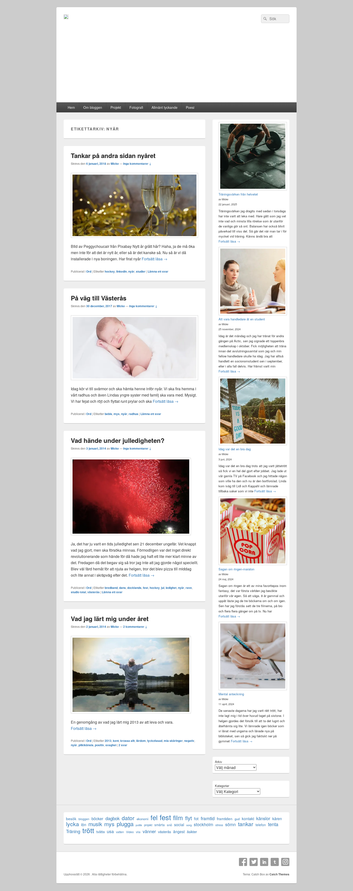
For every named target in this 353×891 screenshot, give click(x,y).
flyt (188, 817)
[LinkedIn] (264, 862)
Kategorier (222, 785)
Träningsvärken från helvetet (238, 194)
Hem (71, 107)
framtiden (224, 818)
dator (128, 817)
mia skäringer (173, 740)
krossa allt (127, 740)
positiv (99, 745)
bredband (111, 588)
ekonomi (142, 819)
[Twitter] (254, 862)
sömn (230, 824)
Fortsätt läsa (154, 259)
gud (237, 819)
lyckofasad (154, 740)
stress (219, 825)
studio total (78, 592)
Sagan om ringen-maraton (236, 569)
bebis (108, 414)
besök (71, 818)
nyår (131, 271)
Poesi (190, 107)
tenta (273, 824)
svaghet (110, 745)
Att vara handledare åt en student (242, 319)
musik (95, 823)
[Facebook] (243, 862)
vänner (149, 831)
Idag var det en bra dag (235, 449)
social (179, 824)
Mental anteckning (231, 694)
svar (123, 745)
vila (138, 832)
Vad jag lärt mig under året (110, 618)
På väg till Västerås (98, 297)
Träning (73, 831)
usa (110, 831)
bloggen (84, 819)
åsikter (192, 831)
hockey (110, 271)
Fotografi (136, 107)
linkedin (121, 271)
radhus (133, 414)
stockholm (203, 824)
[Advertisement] (176, 66)
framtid (208, 818)
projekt (148, 825)
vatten (120, 832)
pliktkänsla (86, 745)
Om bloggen (92, 107)
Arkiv (218, 761)
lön (83, 824)
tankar (245, 823)
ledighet (171, 588)
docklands (134, 588)
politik (139, 825)
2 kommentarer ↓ (135, 626)
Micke (115, 163)
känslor (263, 818)
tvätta (100, 831)
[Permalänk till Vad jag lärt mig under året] (131, 716)
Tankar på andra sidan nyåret (113, 155)
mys (117, 414)
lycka (72, 823)
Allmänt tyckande (164, 107)
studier (141, 271)
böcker (97, 818)
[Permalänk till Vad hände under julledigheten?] (131, 537)
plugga (125, 823)
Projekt (115, 107)
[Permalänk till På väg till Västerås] (134, 382)
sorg (189, 825)
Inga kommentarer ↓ (137, 163)
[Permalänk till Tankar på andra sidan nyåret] (134, 240)
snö (169, 825)
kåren (277, 818)
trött (88, 830)
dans (122, 588)
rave (189, 588)
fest (145, 588)
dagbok (112, 818)
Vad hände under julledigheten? (117, 440)
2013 (108, 740)
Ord (88, 271)
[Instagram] (285, 862)
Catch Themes (279, 874)
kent (116, 740)
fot (196, 818)
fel (154, 817)
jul (162, 588)
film (178, 817)
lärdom (141, 740)
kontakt (248, 818)
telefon (261, 824)
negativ (189, 740)
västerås (93, 592)
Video (130, 832)
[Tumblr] (275, 862)
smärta (159, 824)
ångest (179, 831)
